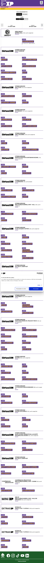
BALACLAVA (26, 79)
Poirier (4, 547)
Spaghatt (26, 343)
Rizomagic (5, 541)
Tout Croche (6, 66)
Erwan (3, 220)
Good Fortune (28, 190)
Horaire (2, 8)
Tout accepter (36, 288)
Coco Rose (5, 244)
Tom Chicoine (6, 312)
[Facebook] (8, 556)
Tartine (4, 523)
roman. (4, 60)
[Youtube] (22, 555)
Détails (39, 285)
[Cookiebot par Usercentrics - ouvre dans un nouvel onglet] (38, 273)
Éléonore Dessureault (27, 251)
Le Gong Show (27, 41)
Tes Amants (5, 336)
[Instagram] (13, 556)
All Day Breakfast (29, 214)
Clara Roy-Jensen (8, 102)
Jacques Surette (29, 330)
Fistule (4, 517)
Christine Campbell (30, 150)
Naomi (3, 173)
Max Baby (26, 420)
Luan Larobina (7, 214)
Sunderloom (6, 120)
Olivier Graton (28, 491)
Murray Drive (27, 258)
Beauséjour (27, 244)
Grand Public (6, 257)
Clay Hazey (5, 373)
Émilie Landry (6, 190)
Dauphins (5, 150)
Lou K (24, 73)
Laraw (25, 167)
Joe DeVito (26, 173)
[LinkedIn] (27, 556)
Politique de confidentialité (22, 561)
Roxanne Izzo (6, 79)
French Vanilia (28, 523)
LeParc (25, 102)
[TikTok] (18, 556)
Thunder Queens (28, 66)
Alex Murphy (27, 517)
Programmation (4, 7)
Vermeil (25, 143)
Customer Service (8, 73)
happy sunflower (29, 60)
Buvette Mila (6, 491)
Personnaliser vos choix (21, 288)
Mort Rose (26, 120)
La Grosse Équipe (8, 330)
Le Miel (3, 143)
